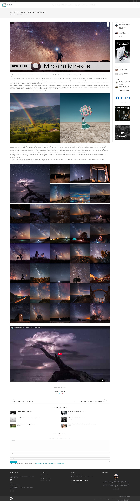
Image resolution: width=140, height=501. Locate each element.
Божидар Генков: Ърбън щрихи (24, 411)
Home (11, 14)
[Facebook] (117, 489)
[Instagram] (118, 489)
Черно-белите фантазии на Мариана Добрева (28, 417)
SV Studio (43, 476)
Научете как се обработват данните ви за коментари (50, 463)
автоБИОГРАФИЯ (123, 69)
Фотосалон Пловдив (45, 480)
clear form (107, 461)
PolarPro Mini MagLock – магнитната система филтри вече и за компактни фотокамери (124, 88)
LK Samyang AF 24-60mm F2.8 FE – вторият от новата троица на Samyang (124, 26)
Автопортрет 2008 (123, 73)
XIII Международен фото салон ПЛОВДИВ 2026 (124, 82)
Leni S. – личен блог (45, 474)
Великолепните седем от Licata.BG (77, 411)
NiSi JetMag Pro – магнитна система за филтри (123, 33)
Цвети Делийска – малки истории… (77, 417)
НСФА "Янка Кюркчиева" (46, 478)
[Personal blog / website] (114, 489)
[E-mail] (115, 489)
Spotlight (14, 14)
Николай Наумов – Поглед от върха (26, 424)
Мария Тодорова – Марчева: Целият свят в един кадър (82, 424)
